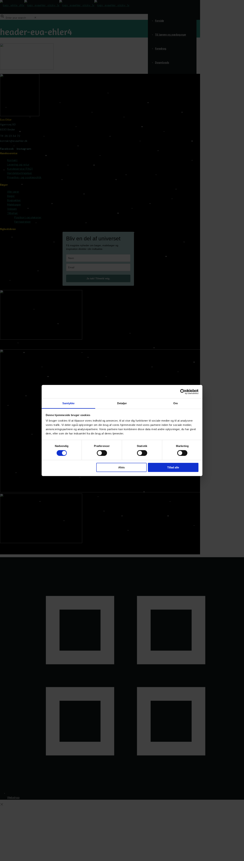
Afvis (121, 467)
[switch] (102, 453)
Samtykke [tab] (68, 403)
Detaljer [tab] (122, 403)
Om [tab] (175, 403)
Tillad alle (173, 467)
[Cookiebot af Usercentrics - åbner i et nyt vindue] (182, 391)
